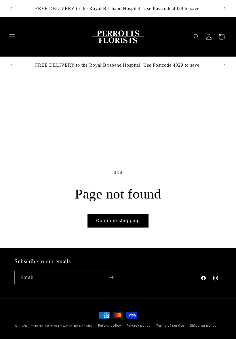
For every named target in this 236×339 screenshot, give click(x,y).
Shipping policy (203, 325)
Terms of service (170, 325)
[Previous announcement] (11, 8)
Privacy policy (139, 325)
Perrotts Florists (43, 326)
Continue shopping (118, 220)
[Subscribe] (111, 277)
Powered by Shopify (75, 326)
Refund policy (109, 325)
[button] (12, 36)
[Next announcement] (224, 8)
